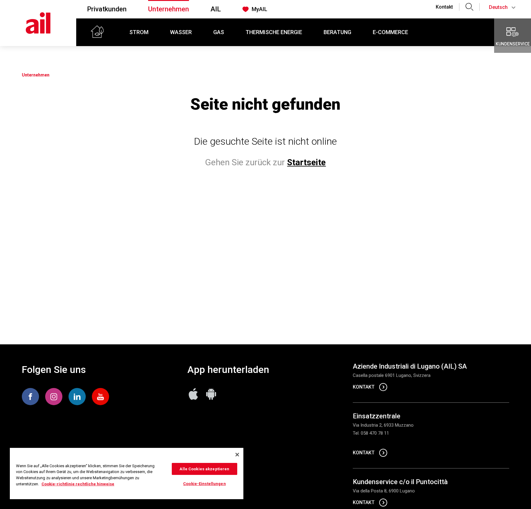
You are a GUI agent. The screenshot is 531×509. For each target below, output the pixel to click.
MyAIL (259, 9)
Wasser (181, 32)
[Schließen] (237, 454)
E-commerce (390, 32)
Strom (138, 32)
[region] (126, 473)
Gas (218, 32)
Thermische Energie (274, 32)
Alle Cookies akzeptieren (204, 469)
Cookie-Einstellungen (204, 483)
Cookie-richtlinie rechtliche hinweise (77, 484)
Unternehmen (168, 9)
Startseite (306, 162)
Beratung (337, 32)
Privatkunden (107, 9)
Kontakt (444, 7)
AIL (215, 9)
